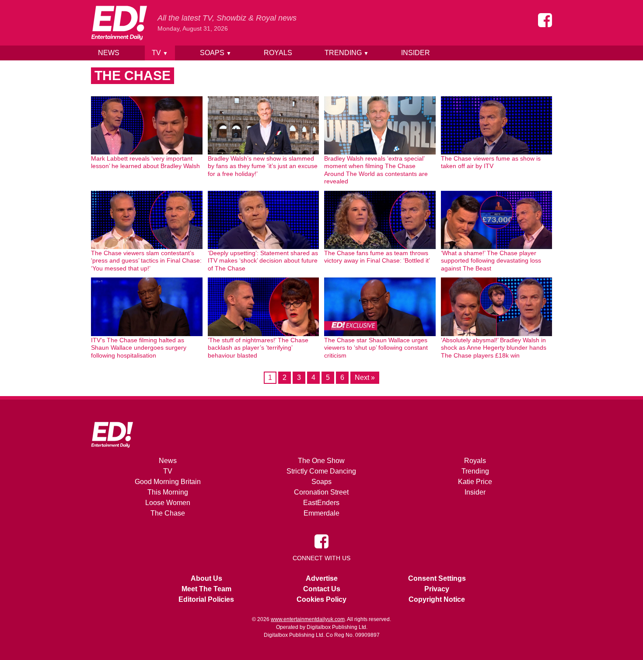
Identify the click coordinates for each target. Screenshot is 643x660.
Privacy (436, 589)
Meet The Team (206, 589)
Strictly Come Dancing (321, 471)
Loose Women (167, 502)
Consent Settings (437, 578)
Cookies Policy (321, 599)
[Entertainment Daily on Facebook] (545, 20)
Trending (347, 52)
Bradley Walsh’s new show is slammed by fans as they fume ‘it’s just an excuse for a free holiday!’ (263, 166)
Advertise (322, 578)
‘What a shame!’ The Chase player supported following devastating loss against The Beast (491, 260)
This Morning (167, 492)
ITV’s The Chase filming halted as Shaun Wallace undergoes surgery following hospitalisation (138, 348)
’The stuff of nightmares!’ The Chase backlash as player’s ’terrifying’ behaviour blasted (258, 348)
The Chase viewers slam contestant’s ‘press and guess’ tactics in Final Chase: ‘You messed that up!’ (146, 260)
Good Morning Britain (168, 481)
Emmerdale (321, 513)
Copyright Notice (437, 599)
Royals (278, 52)
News (108, 52)
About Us (206, 578)
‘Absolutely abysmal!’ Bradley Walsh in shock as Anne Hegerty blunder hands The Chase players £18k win (493, 348)
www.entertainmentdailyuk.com (308, 619)
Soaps (215, 52)
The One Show (321, 460)
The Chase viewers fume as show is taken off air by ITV (491, 162)
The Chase (167, 513)
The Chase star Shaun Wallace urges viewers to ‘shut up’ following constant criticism (376, 348)
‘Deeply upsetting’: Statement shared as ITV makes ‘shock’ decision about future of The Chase (263, 260)
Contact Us (321, 589)
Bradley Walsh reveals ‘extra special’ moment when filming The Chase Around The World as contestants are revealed (376, 170)
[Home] (119, 23)
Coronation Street (321, 492)
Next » (365, 377)
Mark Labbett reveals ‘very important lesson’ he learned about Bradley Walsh (145, 162)
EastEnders (321, 502)
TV (160, 52)
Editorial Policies (206, 599)
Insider (415, 52)
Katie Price (475, 481)
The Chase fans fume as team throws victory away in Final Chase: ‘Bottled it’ (377, 256)
